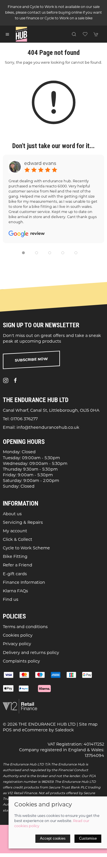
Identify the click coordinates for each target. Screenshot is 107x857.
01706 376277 (24, 419)
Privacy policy (17, 644)
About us (12, 514)
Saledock (64, 730)
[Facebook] (15, 380)
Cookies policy (18, 636)
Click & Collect (17, 540)
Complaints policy (21, 661)
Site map (88, 724)
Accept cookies (53, 838)
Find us (10, 600)
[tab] (23, 252)
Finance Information (24, 583)
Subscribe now (31, 360)
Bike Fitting (15, 557)
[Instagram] (6, 380)
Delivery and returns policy (31, 653)
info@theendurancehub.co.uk (48, 428)
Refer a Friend (17, 565)
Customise (88, 838)
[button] (7, 34)
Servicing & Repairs (23, 523)
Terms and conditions (25, 627)
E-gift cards (15, 574)
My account (15, 531)
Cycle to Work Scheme (26, 548)
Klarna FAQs (15, 591)
